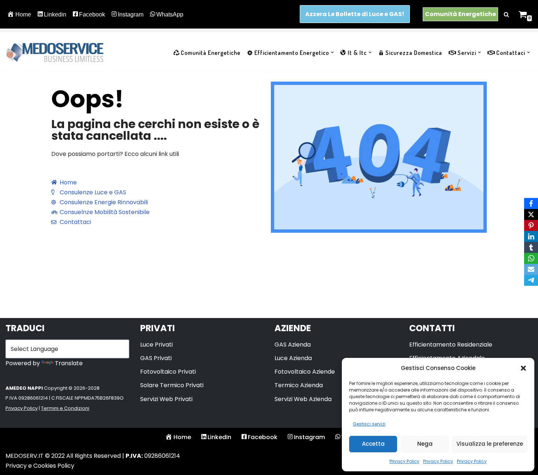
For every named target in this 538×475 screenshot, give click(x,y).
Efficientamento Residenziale (450, 344)
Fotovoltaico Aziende (304, 371)
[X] (531, 214)
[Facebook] (531, 203)
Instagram (130, 14)
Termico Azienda (298, 385)
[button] (523, 368)
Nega (425, 444)
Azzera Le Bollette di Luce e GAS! (354, 14)
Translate (69, 363)
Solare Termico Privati (171, 385)
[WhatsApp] (531, 258)
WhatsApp (169, 14)
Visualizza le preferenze (489, 444)
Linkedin (55, 14)
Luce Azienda (293, 358)
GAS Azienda (292, 344)
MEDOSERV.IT (24, 456)
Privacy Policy (404, 461)
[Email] (531, 269)
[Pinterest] (531, 225)
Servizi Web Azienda (303, 399)
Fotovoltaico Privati (168, 371)
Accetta (373, 444)
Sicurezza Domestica (413, 52)
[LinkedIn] (531, 236)
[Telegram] (531, 280)
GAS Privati (156, 358)
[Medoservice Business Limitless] (54, 52)
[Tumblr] (531, 247)
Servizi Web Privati (166, 399)
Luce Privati (156, 344)
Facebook (92, 14)
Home (23, 14)
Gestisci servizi (369, 424)
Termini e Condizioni (65, 408)
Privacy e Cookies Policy (39, 465)
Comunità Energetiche (460, 14)
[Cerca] (506, 14)
